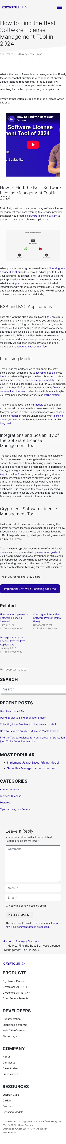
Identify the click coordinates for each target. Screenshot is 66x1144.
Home (7, 941)
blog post (5, 423)
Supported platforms (15, 1024)
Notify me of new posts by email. (27, 905)
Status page (10, 1036)
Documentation (12, 1018)
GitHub (7, 1100)
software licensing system (42, 215)
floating (57, 387)
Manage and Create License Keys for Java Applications (12, 641)
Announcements (9, 789)
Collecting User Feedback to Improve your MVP (28, 724)
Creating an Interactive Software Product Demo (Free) (47, 618)
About (6, 1056)
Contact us (9, 1062)
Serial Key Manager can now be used (31, 768)
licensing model (9, 415)
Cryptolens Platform (14, 981)
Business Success (17, 670)
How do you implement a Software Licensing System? (14, 618)
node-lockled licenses (12, 391)
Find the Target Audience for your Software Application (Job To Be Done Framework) (32, 739)
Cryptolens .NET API (15, 986)
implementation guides (45, 552)
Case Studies (10, 1068)
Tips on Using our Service (15, 809)
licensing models (16, 283)
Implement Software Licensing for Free (30, 589)
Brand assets (10, 1074)
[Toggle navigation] (60, 7)
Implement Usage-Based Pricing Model (33, 762)
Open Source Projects (15, 998)
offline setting (52, 394)
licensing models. (45, 372)
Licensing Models (13, 1111)
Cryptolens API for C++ (16, 992)
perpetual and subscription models (34, 380)
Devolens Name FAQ (12, 711)
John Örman (35, 53)
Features (5, 802)
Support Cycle (11, 1094)
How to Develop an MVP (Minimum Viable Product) (30, 730)
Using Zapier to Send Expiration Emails (23, 717)
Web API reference (13, 1030)
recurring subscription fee (32, 346)
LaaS (48, 316)
